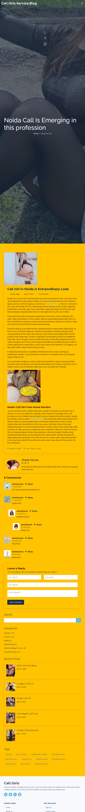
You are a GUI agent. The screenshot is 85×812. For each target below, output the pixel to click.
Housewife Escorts (58, 754)
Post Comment (16, 602)
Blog (32, 448)
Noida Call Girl (51, 304)
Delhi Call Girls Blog (26, 665)
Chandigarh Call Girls (27, 713)
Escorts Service (21, 754)
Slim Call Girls (25, 764)
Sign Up (48, 807)
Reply (30, 484)
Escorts (9, 637)
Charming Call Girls (41, 764)
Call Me (38, 448)
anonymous (17, 484)
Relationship (10, 644)
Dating (7, 640)
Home (36, 133)
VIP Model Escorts (58, 759)
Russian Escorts (11, 759)
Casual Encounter (12, 652)
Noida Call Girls (37, 419)
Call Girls (9, 633)
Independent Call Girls (39, 754)
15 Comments (43, 294)
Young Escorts (26, 759)
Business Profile (15, 448)
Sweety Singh (14, 294)
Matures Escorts (42, 759)
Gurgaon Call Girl (25, 683)
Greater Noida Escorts (27, 730)
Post (27, 448)
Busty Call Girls (11, 764)
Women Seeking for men (14, 648)
